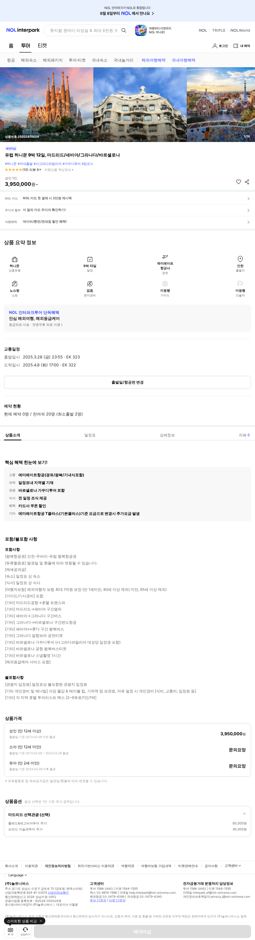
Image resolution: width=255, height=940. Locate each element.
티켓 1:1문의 (117, 900)
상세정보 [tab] (167, 435)
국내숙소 (100, 60)
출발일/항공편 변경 (128, 382)
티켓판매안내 (188, 866)
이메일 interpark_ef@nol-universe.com (209, 892)
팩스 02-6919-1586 (103, 892)
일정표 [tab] (90, 435)
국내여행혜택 (183, 60)
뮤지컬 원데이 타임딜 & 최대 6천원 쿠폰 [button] (83, 30)
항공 (11, 60)
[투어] (25, 45)
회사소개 (11, 866)
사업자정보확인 (58, 892)
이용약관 (31, 866)
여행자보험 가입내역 (156, 866)
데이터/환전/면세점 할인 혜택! (45, 221)
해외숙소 (29, 60)
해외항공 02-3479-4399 (107, 896)
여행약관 (127, 866)
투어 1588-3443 (101, 888)
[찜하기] (239, 182)
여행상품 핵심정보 (57, 170)
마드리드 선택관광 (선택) (29, 814)
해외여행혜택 (154, 60)
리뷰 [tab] (244, 435)
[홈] (11, 45)
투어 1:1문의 (98, 900)
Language (16, 875)
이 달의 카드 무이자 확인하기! (44, 210)
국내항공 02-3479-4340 (144, 896)
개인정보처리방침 (58, 866)
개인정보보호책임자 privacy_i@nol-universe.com (216, 896)
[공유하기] (247, 182)
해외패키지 (53, 60)
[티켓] (42, 45)
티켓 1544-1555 (127, 888)
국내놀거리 (123, 60)
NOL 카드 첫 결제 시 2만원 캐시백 (47, 198)
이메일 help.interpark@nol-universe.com (148, 892)
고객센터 (231, 866)
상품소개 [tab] (12, 435)
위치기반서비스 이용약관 (96, 866)
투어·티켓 (77, 60)
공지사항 (211, 866)
